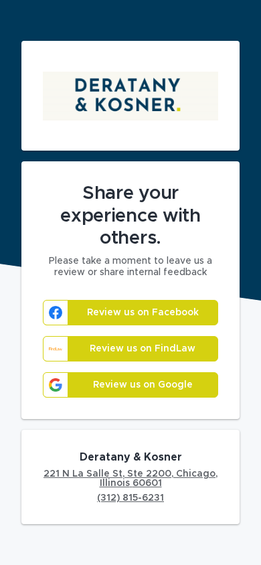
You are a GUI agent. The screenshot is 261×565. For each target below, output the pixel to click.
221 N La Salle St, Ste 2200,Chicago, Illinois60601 (130, 478)
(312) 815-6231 (130, 498)
